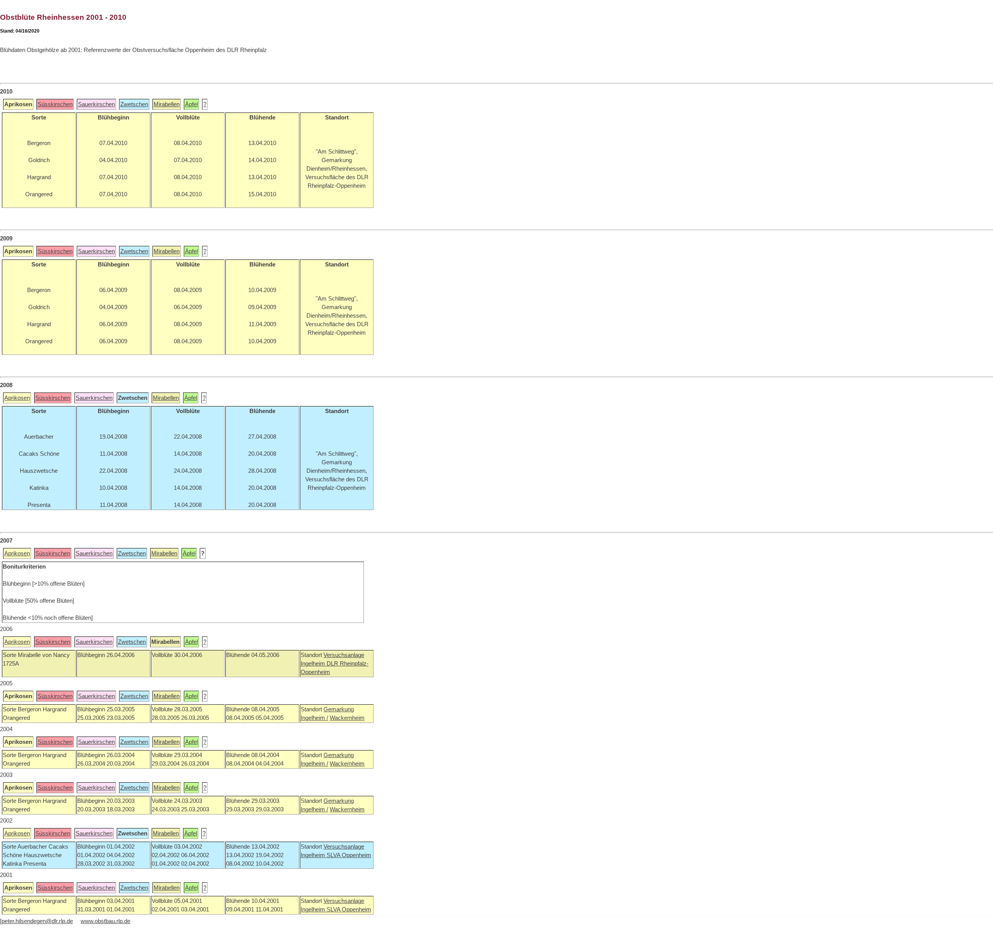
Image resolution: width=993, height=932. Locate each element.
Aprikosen (17, 398)
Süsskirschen (55, 104)
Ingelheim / (314, 718)
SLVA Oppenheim (349, 855)
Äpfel (191, 104)
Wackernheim (347, 718)
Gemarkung (339, 709)
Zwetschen (134, 104)
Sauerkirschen (96, 104)
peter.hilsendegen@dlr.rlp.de (37, 921)
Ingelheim (314, 664)
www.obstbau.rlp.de (105, 921)
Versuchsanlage (344, 655)
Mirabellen (167, 104)
